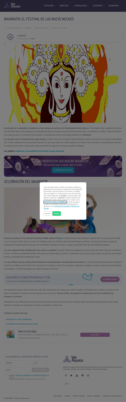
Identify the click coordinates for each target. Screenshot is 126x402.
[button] (48, 213)
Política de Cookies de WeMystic (55, 202)
